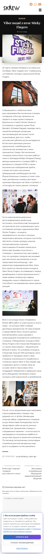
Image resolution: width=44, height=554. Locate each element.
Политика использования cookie (16, 529)
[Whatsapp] (35, 4)
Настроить (22, 548)
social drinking (22, 456)
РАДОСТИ (22, 18)
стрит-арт (32, 456)
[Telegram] (31, 4)
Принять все (22, 537)
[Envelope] (40, 4)
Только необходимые (22, 543)
